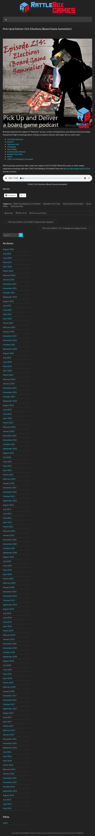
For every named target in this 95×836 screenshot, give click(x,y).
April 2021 (7, 522)
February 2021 (9, 531)
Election (10, 142)
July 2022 (7, 457)
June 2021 (7, 513)
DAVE (9, 156)
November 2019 (10, 596)
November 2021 (10, 492)
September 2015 (10, 791)
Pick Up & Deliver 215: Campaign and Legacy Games (65, 228)
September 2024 (10, 349)
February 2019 (9, 635)
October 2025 (9, 292)
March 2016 (8, 765)
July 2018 (7, 665)
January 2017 (8, 734)
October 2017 (9, 704)
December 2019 (9, 591)
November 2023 (10, 392)
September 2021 (10, 500)
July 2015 (7, 799)
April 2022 (7, 470)
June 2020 (7, 565)
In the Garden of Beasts (16, 151)
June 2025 (7, 310)
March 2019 (8, 630)
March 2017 (8, 726)
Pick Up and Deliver (39, 213)
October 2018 (9, 652)
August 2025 (8, 301)
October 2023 (9, 396)
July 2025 (7, 305)
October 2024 (9, 344)
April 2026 (7, 266)
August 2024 (8, 353)
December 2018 (9, 643)
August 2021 (8, 505)
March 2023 (8, 422)
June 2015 (7, 804)
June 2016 (7, 756)
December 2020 (9, 539)
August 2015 (8, 795)
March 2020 (8, 578)
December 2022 (9, 435)
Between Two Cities (15, 154)
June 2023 (7, 409)
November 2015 (10, 782)
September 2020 (10, 552)
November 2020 (10, 544)
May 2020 (7, 570)
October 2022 (9, 444)
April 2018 (7, 678)
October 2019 (9, 600)
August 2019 (8, 609)
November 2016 (10, 743)
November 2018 (10, 648)
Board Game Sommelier (73, 203)
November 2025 (10, 288)
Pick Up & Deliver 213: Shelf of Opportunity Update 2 (30, 222)
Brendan (9, 213)
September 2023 (10, 401)
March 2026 (8, 271)
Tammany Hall (13, 144)
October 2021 (9, 496)
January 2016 (8, 773)
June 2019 (7, 617)
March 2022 (8, 474)
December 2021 (9, 487)
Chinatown (11, 146)
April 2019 (7, 626)
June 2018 (7, 669)
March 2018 (8, 682)
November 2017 (10, 700)
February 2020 (9, 583)
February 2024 (9, 379)
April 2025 (7, 318)
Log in (5, 823)
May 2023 (7, 414)
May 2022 (7, 466)
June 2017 (7, 717)
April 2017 (7, 721)
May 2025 (7, 314)
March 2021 (8, 526)
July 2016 (7, 752)
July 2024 (7, 357)
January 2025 (8, 331)
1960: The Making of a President (20, 159)
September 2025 (10, 297)
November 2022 (10, 440)
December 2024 (9, 336)
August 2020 (8, 557)
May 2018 (7, 674)
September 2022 (10, 448)
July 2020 (7, 561)
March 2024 (8, 375)
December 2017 (9, 695)
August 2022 (8, 453)
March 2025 (8, 323)
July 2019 (7, 613)
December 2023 (9, 388)
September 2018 (10, 656)
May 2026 (7, 262)
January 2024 (8, 383)
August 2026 (8, 249)
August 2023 (8, 405)
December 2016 (9, 739)
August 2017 (8, 713)
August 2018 (8, 661)
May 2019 (7, 622)
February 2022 (9, 479)
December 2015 (9, 778)
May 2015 (7, 808)
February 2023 (9, 427)
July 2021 (7, 509)
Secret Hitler (12, 149)
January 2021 (8, 535)
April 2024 (7, 370)
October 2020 (9, 548)
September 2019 (10, 604)
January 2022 (8, 483)
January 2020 (8, 587)
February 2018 (9, 687)
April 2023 (7, 418)
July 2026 (7, 253)
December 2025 (9, 284)
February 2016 (9, 769)
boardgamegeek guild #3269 (78, 168)
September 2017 (10, 708)
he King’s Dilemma (15, 139)
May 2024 (7, 366)
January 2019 (8, 639)
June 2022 (7, 461)
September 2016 (10, 747)
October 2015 (9, 786)
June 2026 (7, 258)
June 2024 (7, 362)
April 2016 (7, 760)
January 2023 (8, 431)
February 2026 (9, 275)
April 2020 (7, 574)
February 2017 (9, 730)
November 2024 (10, 340)
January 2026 (8, 279)
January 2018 (8, 691)
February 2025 (9, 327)
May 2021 (7, 518)
